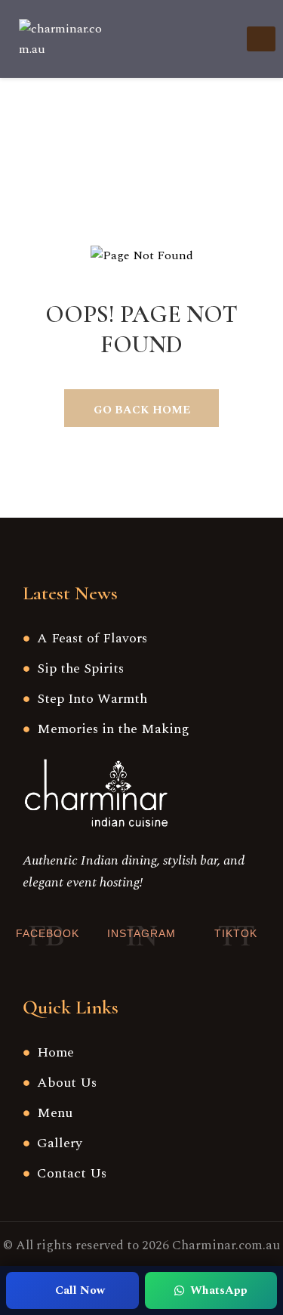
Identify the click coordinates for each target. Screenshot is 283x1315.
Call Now (80, 1290)
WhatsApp (219, 1290)
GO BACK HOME (142, 410)
